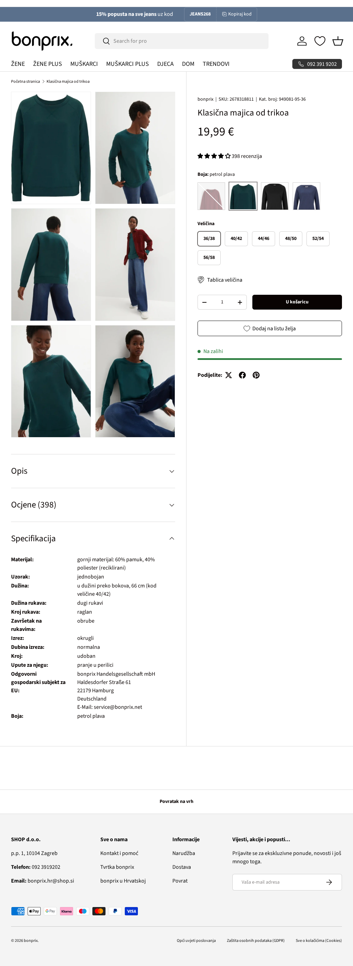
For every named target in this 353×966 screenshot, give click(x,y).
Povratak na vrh (176, 801)
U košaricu (297, 302)
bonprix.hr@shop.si (42, 881)
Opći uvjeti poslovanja (196, 941)
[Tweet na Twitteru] (228, 375)
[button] (337, 41)
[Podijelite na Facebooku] (242, 375)
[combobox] (182, 41)
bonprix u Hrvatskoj (123, 881)
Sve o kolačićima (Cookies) (319, 941)
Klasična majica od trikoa (68, 81)
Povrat (180, 881)
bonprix (205, 99)
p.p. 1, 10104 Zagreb (34, 853)
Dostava (181, 867)
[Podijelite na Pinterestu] (256, 375)
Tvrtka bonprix (117, 867)
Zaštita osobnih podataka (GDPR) (256, 941)
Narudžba (183, 853)
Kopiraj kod (240, 14)
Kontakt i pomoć (119, 853)
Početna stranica (25, 81)
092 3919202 (35, 867)
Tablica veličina (224, 280)
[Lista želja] (320, 41)
